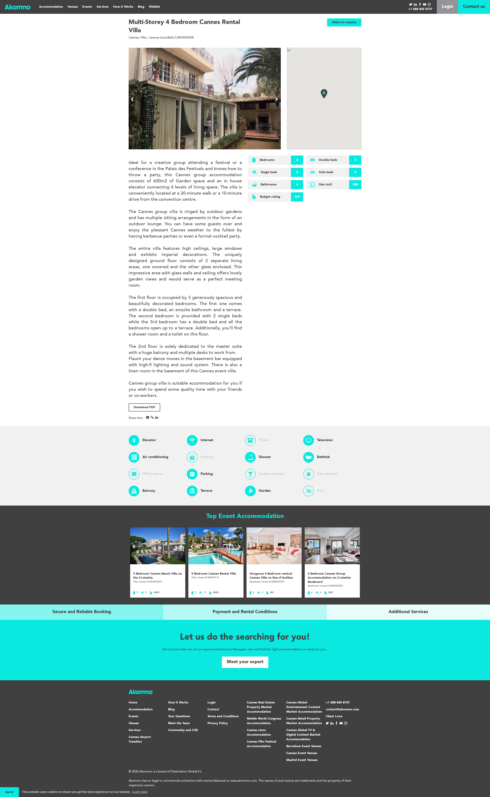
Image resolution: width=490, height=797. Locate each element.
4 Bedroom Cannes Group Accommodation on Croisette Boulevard (329, 578)
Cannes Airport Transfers (140, 739)
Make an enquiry (344, 22)
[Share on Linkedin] (156, 417)
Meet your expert (245, 662)
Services (103, 6)
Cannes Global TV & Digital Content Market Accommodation (303, 735)
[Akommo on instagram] (429, 3)
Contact (213, 709)
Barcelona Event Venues (303, 746)
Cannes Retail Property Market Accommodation (304, 721)
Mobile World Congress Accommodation (264, 721)
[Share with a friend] (147, 417)
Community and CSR (183, 730)
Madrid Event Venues (301, 760)
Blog (141, 6)
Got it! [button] (9, 792)
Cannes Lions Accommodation (259, 732)
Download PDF (144, 407)
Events (87, 6)
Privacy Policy (217, 723)
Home (133, 702)
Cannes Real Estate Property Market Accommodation (261, 707)
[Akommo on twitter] (410, 3)
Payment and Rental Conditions (245, 612)
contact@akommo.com (342, 709)
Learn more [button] (140, 792)
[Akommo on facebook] (419, 3)
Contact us (474, 7)
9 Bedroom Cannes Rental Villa (213, 573)
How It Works (123, 6)
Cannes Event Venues (301, 753)
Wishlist (154, 6)
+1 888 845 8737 (420, 9)
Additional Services (408, 612)
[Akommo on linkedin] (415, 3)
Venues (73, 6)
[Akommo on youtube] (424, 3)
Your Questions (179, 716)
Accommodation (51, 6)
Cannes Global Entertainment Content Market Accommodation (304, 707)
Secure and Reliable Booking (81, 612)
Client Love (334, 716)
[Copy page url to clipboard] (152, 417)
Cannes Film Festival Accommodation (261, 744)
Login (447, 7)
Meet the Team (179, 723)
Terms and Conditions (223, 716)
